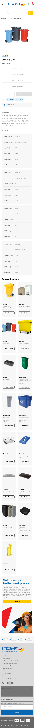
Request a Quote (24, 94)
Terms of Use (4, 726)
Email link (20, 99)
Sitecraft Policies (6, 658)
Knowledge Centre (6, 673)
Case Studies (5, 670)
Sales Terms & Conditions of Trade (10, 661)
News (3, 675)
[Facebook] (3, 683)
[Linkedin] (8, 683)
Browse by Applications (7, 668)
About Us (4, 656)
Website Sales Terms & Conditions (10, 663)
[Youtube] (12, 683)
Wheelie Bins (17, 19)
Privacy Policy (11, 726)
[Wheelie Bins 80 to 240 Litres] (17, 34)
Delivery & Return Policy (7, 666)
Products (3, 19)
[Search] (30, 13)
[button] (17, 131)
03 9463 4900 (9, 596)
